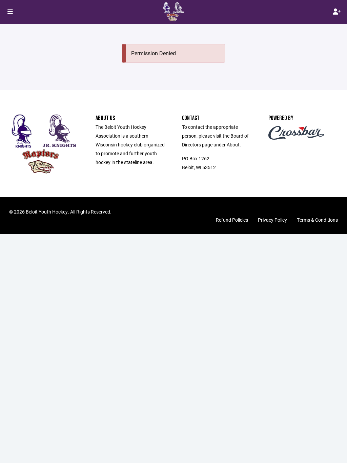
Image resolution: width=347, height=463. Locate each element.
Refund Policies (232, 220)
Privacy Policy (272, 220)
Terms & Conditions (317, 220)
